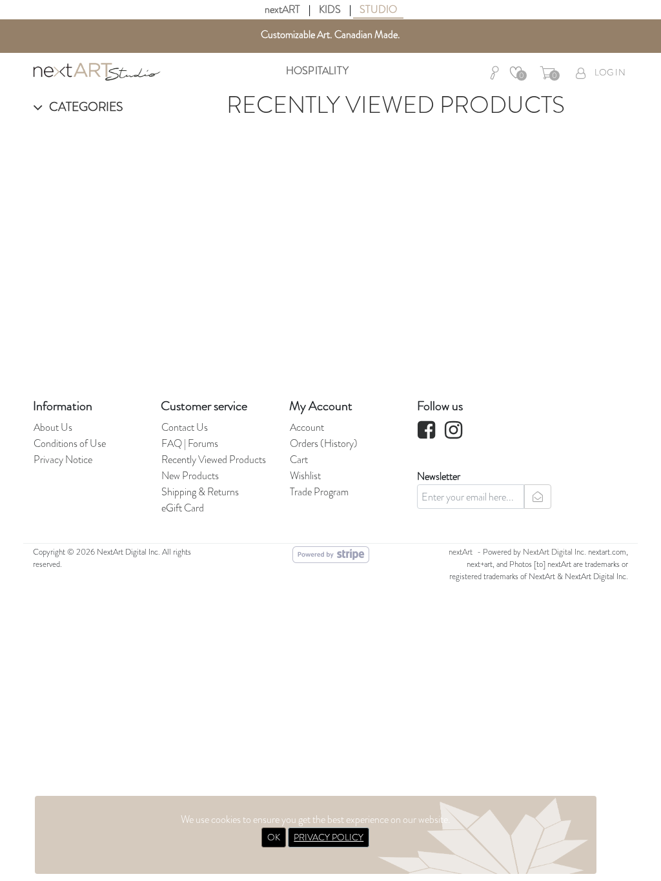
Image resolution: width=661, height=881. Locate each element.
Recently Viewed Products (213, 459)
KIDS (330, 9)
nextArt (461, 552)
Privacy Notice (63, 459)
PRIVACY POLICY (328, 837)
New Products (190, 475)
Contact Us (184, 427)
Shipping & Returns (200, 491)
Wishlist (305, 475)
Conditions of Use (70, 443)
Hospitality (317, 70)
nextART (282, 9)
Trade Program (319, 491)
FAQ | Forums (189, 443)
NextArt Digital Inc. (554, 552)
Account (307, 427)
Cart (299, 459)
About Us (53, 427)
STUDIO (378, 9)
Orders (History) (324, 443)
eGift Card (182, 507)
